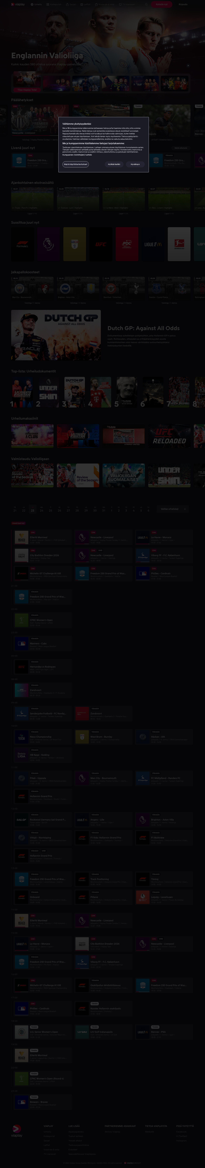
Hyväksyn (135, 164)
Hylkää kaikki (114, 164)
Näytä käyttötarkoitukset (75, 164)
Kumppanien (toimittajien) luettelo (77, 155)
